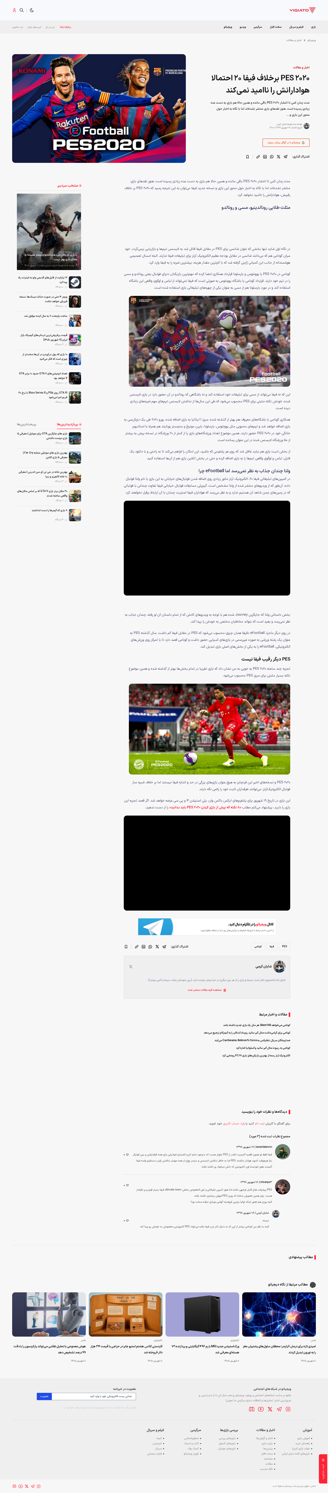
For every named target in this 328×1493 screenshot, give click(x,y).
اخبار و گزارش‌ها (264, 1438)
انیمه (159, 1438)
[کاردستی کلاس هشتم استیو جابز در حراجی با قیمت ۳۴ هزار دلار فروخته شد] (125, 1314)
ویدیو (243, 27)
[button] (32, 10)
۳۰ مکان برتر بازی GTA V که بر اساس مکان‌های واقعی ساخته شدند (42, 493)
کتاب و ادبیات (191, 1443)
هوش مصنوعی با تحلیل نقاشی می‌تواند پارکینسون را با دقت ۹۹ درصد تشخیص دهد (49, 1349)
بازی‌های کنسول (227, 1443)
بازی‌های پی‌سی (227, 1438)
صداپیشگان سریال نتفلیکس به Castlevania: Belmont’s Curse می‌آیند (252, 1040)
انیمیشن (157, 1443)
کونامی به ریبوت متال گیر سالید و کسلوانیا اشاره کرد (263, 1048)
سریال (158, 1449)
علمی (313, 1340)
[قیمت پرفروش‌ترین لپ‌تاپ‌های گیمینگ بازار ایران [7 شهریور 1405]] (75, 340)
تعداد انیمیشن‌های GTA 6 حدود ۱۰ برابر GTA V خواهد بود (43, 376)
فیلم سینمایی (154, 1454)
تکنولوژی (234, 1340)
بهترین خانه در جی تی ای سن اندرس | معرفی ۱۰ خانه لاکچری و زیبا (43, 474)
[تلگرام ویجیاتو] (279, 1409)
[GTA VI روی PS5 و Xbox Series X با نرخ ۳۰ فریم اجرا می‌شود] (75, 397)
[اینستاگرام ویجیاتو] (288, 1409)
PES (284, 947)
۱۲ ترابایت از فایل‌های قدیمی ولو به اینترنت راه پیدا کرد (42, 280)
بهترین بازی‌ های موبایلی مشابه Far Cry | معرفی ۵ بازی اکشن (45, 455)
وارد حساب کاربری (234, 1123)
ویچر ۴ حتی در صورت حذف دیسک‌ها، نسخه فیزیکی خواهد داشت (43, 299)
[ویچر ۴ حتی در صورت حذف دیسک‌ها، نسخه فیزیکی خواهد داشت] (75, 301)
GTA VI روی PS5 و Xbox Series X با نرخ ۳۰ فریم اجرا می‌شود (42, 395)
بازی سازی (267, 1443)
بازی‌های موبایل (227, 1449)
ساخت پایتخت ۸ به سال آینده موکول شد (45, 316)
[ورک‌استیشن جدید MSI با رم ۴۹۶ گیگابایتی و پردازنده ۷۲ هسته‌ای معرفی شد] (202, 1314)
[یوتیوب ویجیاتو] (261, 1409)
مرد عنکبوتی (17, 27)
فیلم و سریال (296, 27)
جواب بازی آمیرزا (301, 1449)
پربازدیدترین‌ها (67, 424)
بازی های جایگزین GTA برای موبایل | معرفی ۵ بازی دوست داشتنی (42, 436)
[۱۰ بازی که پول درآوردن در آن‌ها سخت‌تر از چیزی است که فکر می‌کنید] (75, 359)
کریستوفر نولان (34, 27)
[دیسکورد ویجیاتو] (252, 1409)
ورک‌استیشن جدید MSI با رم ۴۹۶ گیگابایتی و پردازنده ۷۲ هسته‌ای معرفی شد (205, 1349)
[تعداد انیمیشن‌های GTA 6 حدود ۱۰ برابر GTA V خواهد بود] (75, 378)
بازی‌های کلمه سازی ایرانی (296, 1454)
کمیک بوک (193, 1449)
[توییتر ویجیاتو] (270, 1409)
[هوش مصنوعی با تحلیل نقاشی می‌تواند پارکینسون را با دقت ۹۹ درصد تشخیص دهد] (49, 1314)
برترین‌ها (268, 1449)
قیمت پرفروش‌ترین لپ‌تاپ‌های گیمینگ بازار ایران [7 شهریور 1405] (43, 337)
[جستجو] (21, 10)
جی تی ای (50, 27)
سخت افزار (276, 27)
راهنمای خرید (302, 1443)
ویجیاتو (312, 40)
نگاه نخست (266, 1469)
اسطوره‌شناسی (191, 1438)
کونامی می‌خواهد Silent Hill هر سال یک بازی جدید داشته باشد (256, 1025)
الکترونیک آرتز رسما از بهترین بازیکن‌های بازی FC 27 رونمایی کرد (256, 1056)
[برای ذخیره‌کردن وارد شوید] (247, 156)
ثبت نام (259, 1123)
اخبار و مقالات (294, 40)
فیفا (272, 947)
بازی (313, 27)
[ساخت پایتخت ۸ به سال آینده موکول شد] (75, 321)
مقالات (269, 1464)
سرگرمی (258, 27)
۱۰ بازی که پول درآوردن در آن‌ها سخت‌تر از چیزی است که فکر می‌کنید (44, 356)
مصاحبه (268, 1459)
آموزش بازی (303, 1438)
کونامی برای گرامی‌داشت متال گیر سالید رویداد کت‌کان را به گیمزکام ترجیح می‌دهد (247, 1033)
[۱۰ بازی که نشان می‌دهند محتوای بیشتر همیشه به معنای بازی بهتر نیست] (49, 231)
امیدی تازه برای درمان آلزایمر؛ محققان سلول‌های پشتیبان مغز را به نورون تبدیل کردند (279, 1349)
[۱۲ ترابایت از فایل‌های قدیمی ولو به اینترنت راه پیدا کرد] (75, 282)
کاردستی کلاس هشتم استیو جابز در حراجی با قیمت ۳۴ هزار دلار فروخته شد (126, 1349)
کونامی (258, 947)
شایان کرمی (281, 124)
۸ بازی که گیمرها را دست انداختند (49, 510)
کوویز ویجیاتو (191, 1454)
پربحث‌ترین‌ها (26, 424)
